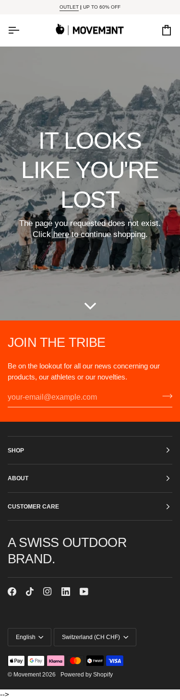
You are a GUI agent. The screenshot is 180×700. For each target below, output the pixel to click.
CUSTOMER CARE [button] (33, 506)
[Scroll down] (90, 306)
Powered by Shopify (86, 674)
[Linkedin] (65, 591)
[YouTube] (84, 591)
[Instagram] (47, 591)
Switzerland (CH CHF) (91, 637)
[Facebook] (12, 591)
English (26, 637)
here (61, 234)
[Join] (164, 395)
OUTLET (69, 7)
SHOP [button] (16, 450)
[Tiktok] (30, 591)
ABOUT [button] (18, 478)
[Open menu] (22, 30)
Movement (27, 674)
